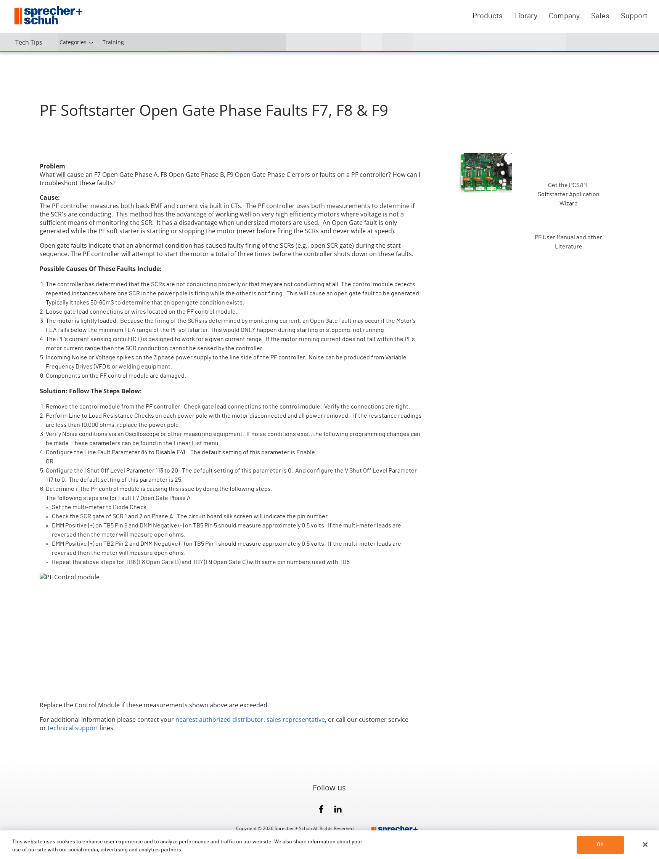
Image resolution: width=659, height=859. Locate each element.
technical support (73, 728)
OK (600, 844)
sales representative (296, 719)
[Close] (645, 844)
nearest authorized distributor (219, 719)
